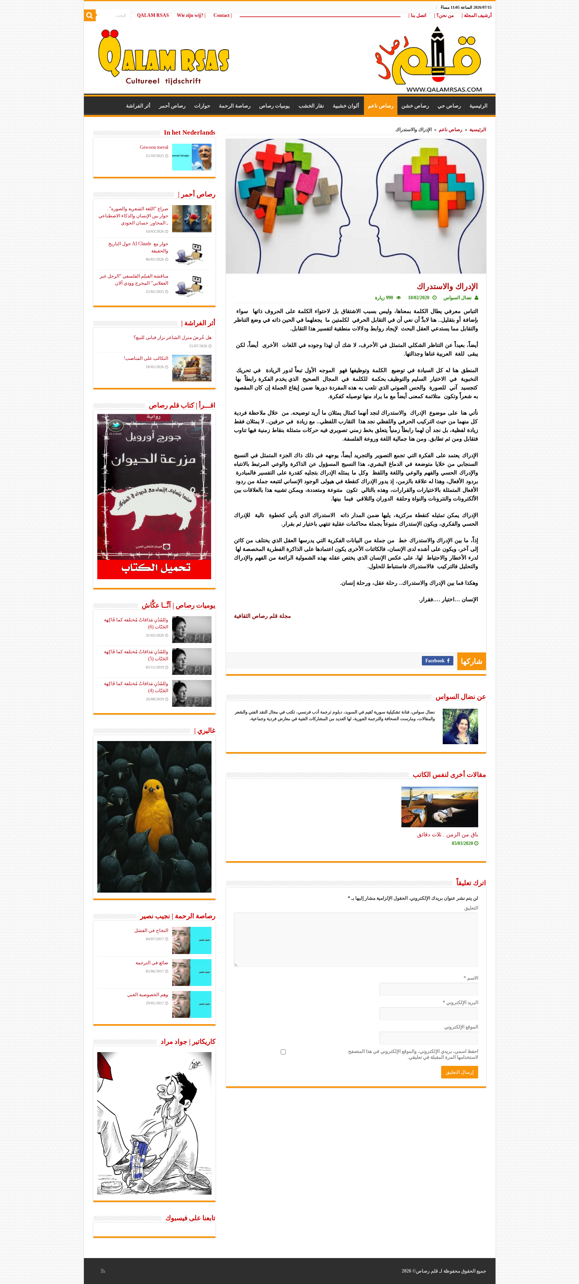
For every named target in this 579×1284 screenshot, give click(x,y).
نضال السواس (457, 297)
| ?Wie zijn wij (191, 15)
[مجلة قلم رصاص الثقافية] (289, 54)
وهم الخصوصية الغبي (147, 994)
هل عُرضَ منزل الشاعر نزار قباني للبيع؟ (173, 337)
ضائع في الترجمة (151, 962)
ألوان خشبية (346, 106)
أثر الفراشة (138, 106)
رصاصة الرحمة (235, 106)
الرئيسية (479, 106)
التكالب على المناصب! (146, 358)
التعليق (471, 908)
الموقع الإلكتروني (461, 1027)
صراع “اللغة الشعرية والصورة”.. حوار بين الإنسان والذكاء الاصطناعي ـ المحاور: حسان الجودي (133, 216)
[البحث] (90, 15)
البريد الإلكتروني (460, 1002)
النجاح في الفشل (151, 930)
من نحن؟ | (444, 15)
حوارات (202, 106)
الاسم (471, 978)
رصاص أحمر (172, 106)
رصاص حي (449, 106)
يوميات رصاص (274, 106)
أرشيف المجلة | (477, 15)
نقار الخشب (311, 106)
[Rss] (103, 1271)
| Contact (222, 15)
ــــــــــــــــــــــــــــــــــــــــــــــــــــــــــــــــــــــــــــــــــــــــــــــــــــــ (320, 15)
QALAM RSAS (153, 15)
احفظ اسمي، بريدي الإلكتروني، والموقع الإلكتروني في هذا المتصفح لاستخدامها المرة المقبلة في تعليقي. (413, 1054)
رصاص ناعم (380, 106)
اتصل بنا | (417, 15)
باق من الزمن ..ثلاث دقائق (447, 834)
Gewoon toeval (154, 147)
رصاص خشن (415, 106)
